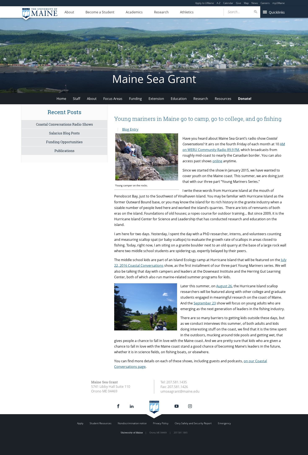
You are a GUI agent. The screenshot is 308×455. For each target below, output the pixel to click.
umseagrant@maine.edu (179, 391)
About (69, 12)
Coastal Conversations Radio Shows (64, 124)
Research (161, 12)
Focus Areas (112, 98)
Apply (80, 423)
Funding (135, 98)
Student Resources (100, 423)
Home (61, 98)
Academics (134, 12)
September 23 (205, 303)
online (217, 161)
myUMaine (278, 3)
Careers (265, 3)
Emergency (224, 423)
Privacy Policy (160, 423)
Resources (223, 98)
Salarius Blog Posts (64, 133)
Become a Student (99, 12)
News (254, 3)
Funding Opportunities (64, 142)
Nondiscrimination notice (132, 423)
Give (238, 3)
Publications (64, 150)
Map (246, 3)
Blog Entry (130, 129)
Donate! (244, 98)
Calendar (228, 3)
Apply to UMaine (204, 3)
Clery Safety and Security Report (193, 423)
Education (179, 98)
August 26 (224, 286)
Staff (76, 98)
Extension (156, 98)
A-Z (218, 3)
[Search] (256, 12)
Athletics (187, 12)
